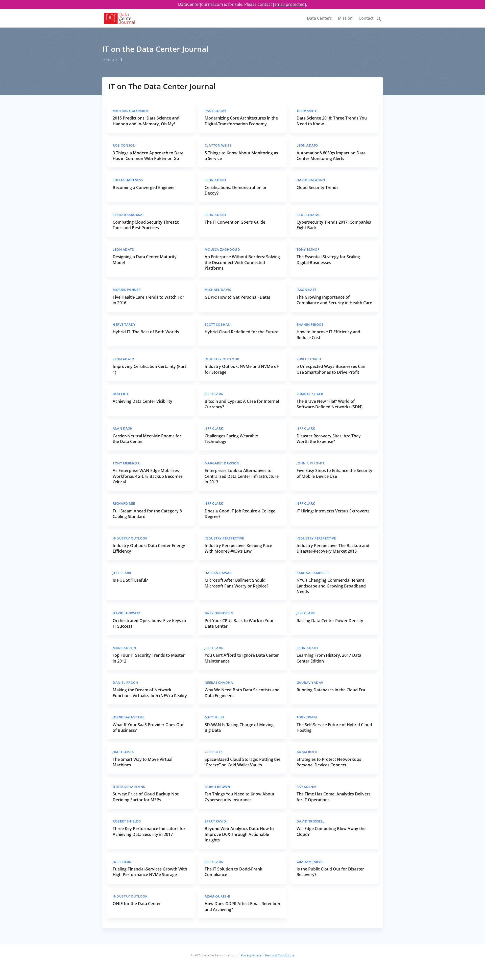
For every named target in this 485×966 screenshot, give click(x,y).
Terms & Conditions (279, 955)
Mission (345, 18)
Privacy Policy (251, 955)
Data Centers (319, 18)
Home (108, 59)
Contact (366, 18)
